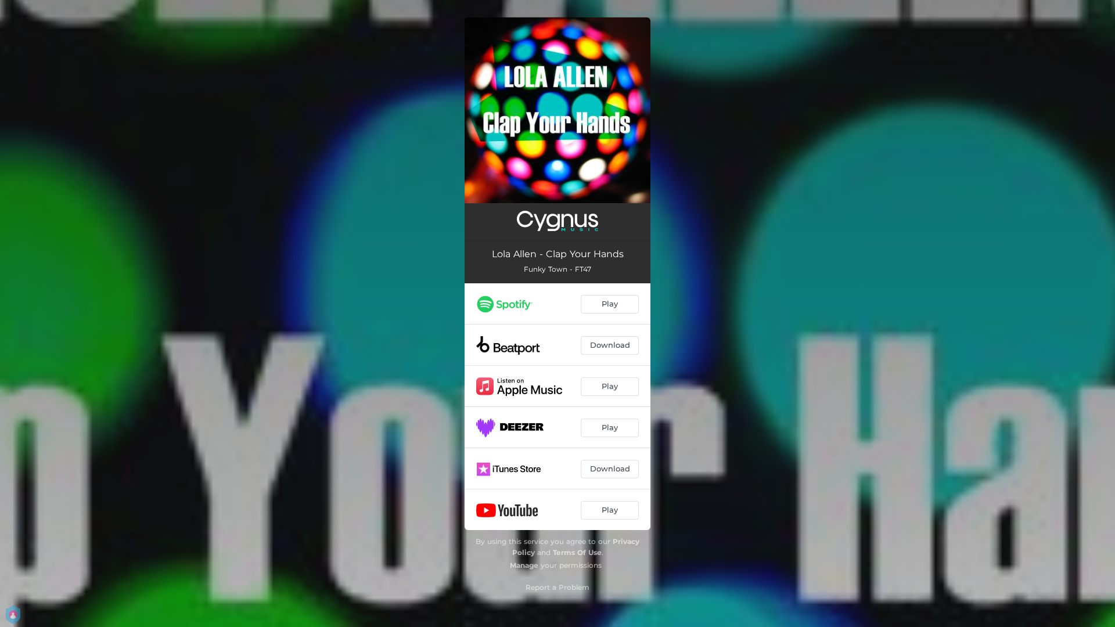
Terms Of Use (577, 552)
